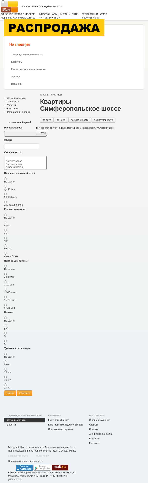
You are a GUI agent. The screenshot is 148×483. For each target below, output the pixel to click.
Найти (10, 393)
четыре (8, 248)
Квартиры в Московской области (65, 424)
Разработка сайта (18, 456)
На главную (19, 44)
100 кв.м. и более (13, 205)
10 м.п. (8, 372)
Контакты (94, 443)
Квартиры (16, 62)
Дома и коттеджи (16, 98)
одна (7, 225)
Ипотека (93, 429)
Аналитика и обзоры (100, 434)
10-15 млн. (10, 292)
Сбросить (24, 393)
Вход (73, 447)
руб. (6, 328)
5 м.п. (7, 364)
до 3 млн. (9, 277)
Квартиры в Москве (58, 420)
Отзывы (93, 424)
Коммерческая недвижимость (28, 69)
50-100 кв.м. (10, 197)
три (6, 241)
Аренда (15, 76)
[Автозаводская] (25, 164)
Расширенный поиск (18, 112)
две (6, 233)
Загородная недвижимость (26, 54)
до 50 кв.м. (10, 189)
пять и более (11, 256)
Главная (44, 94)
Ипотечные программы (61, 429)
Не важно (9, 181)
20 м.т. (7, 387)
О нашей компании (99, 420)
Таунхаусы (13, 101)
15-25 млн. (10, 300)
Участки (11, 105)
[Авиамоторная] (25, 161)
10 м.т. (7, 380)
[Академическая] (25, 167)
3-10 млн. (9, 284)
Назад (42, 132)
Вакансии (16, 84)
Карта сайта (42, 456)
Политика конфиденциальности (25, 461)
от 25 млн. (9, 308)
